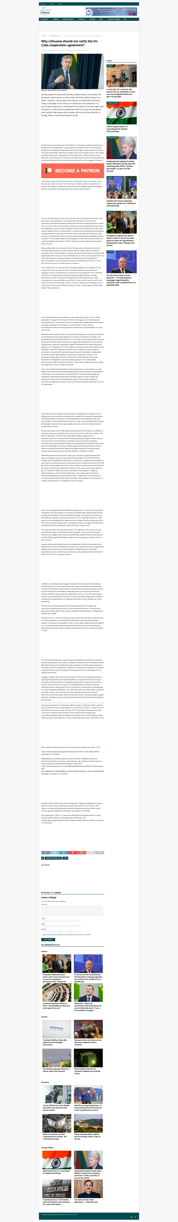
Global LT (82, 19)
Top (87, 50)
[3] (84, 438)
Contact (52, 4)
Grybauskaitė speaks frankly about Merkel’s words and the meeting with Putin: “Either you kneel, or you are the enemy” (121, 166)
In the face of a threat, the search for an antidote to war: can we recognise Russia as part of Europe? (121, 93)
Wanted (60, 4)
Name (43, 918)
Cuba (54, 109)
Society (44, 1017)
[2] (100, 339)
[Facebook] (135, 1217)
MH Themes (74, 1214)
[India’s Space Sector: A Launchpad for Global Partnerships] (122, 113)
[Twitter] (131, 1217)
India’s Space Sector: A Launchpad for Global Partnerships (117, 129)
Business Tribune (114, 19)
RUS (125, 19)
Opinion (56, 19)
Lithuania (44, 19)
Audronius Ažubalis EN (53, 858)
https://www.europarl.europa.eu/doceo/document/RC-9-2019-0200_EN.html (70, 752)
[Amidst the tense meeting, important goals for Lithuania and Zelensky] (122, 187)
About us (43, 4)
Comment (44, 904)
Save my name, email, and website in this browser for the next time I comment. (67, 935)
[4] (80, 549)
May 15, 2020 (47, 50)
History (92, 19)
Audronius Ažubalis (63, 115)
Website (43, 929)
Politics (44, 951)
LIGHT (101, 19)
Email (43, 924)
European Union (71, 50)
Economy (45, 1082)
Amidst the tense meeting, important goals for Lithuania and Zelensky (121, 203)
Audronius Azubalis (58, 50)
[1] (95, 337)
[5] (55, 613)
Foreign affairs (68, 19)
